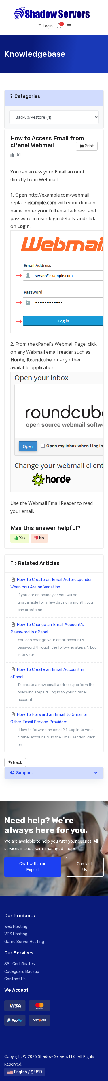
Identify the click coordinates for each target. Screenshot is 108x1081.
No (41, 538)
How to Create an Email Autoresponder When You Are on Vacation (51, 594)
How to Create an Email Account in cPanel (52, 684)
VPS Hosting (15, 934)
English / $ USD (27, 1072)
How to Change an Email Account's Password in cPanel (53, 639)
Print (89, 146)
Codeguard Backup (21, 971)
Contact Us (85, 866)
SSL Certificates (19, 963)
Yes (22, 538)
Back (17, 762)
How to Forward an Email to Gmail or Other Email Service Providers (52, 729)
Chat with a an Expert (32, 866)
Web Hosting (15, 926)
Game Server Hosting (24, 941)
